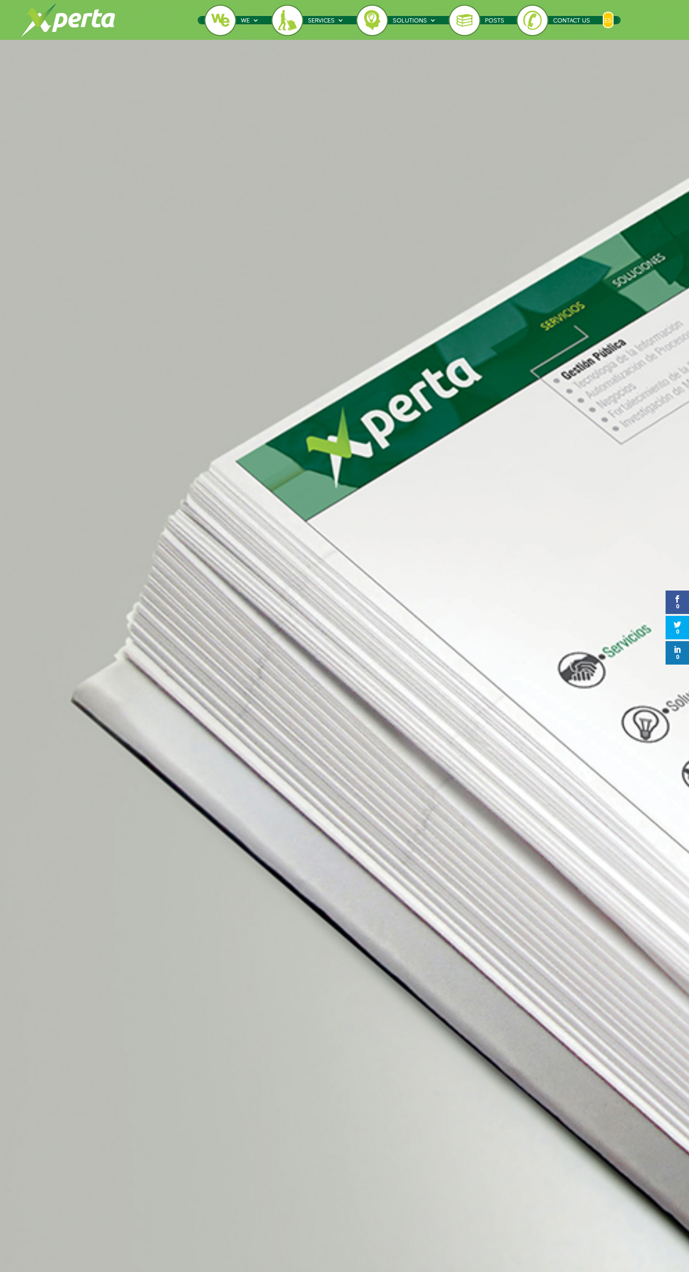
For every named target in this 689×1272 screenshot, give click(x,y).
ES (608, 20)
